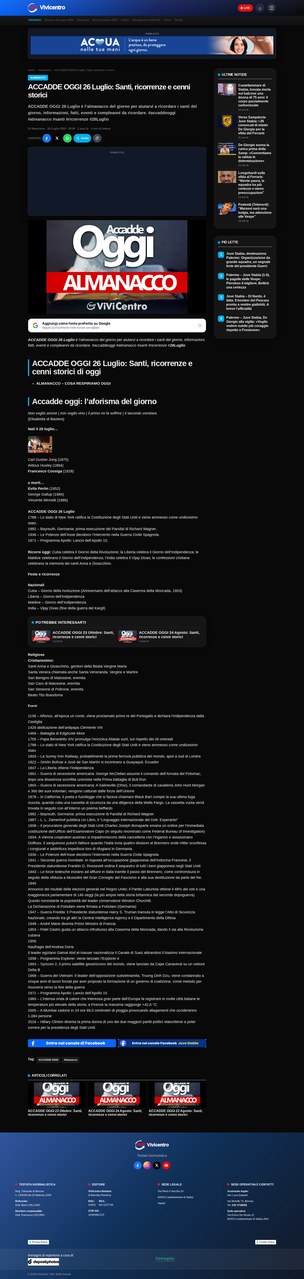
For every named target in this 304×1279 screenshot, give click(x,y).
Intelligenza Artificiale (146, 20)
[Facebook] (138, 1165)
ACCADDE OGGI (48, 1059)
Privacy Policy (39, 1242)
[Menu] (271, 7)
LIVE (247, 8)
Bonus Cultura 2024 (105, 20)
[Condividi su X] (57, 138)
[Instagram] (147, 1165)
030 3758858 (239, 1205)
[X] (157, 1165)
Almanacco (44, 70)
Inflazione (83, 20)
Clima (167, 20)
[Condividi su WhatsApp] (67, 138)
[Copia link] (97, 138)
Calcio (125, 20)
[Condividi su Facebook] (46, 138)
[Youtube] (166, 1165)
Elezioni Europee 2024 (59, 20)
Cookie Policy (266, 1242)
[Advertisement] (117, 184)
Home (31, 70)
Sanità (178, 20)
